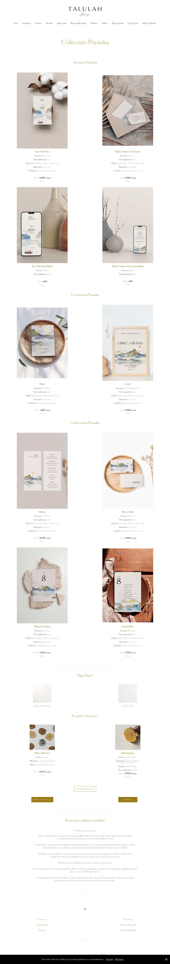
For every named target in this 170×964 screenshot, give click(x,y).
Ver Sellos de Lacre (85, 788)
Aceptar (109, 959)
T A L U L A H (85, 9)
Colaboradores (42, 925)
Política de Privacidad (128, 925)
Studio (49, 23)
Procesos (42, 930)
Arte (16, 23)
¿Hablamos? (127, 799)
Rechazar (119, 959)
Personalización (78, 23)
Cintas (38, 23)
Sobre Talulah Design (127, 930)
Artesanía (62, 23)
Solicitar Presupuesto (42, 799)
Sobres (94, 23)
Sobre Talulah (149, 23)
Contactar (133, 23)
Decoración (118, 23)
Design (85, 14)
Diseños (26, 23)
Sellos (105, 23)
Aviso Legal (127, 919)
